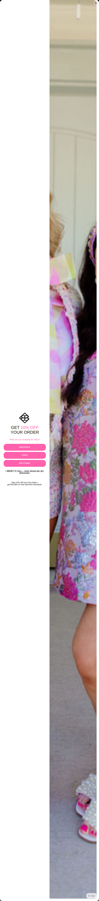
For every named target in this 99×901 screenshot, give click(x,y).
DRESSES (24, 447)
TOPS (25, 455)
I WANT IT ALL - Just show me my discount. (25, 472)
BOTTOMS (24, 463)
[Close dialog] (96, 3)
